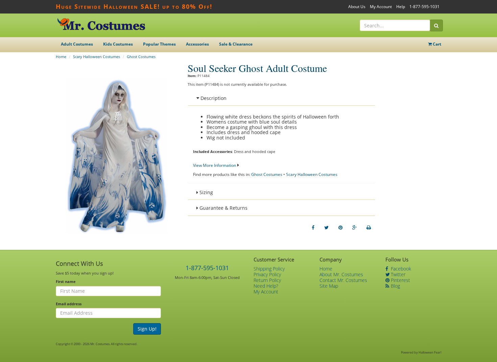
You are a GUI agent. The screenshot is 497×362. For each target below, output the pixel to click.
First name (66, 281)
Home (61, 56)
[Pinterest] (340, 227)
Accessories (197, 44)
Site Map (329, 286)
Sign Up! (147, 329)
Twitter (397, 274)
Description (213, 98)
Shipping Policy (269, 268)
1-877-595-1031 (424, 6)
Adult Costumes (77, 44)
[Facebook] (313, 227)
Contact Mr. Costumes (343, 280)
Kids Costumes (118, 44)
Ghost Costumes (141, 56)
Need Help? (266, 286)
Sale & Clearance (236, 44)
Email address (68, 303)
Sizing (205, 192)
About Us (356, 6)
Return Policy (267, 280)
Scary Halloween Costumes (96, 56)
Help (400, 6)
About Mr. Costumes (341, 274)
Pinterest (399, 280)
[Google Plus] (354, 227)
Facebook (400, 268)
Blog (394, 286)
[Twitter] (326, 227)
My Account (381, 6)
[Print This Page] (368, 227)
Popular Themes (159, 44)
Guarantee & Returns (222, 208)
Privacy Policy (267, 274)
